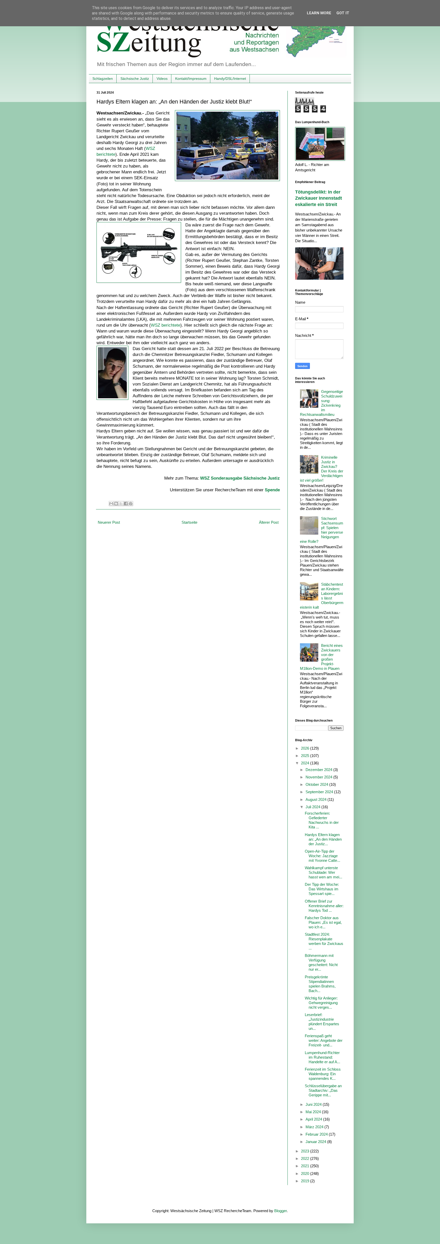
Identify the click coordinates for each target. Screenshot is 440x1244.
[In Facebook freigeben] (125, 503)
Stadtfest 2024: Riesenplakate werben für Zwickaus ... (324, 941)
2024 (305, 763)
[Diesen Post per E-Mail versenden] (111, 503)
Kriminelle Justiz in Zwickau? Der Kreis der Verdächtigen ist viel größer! (321, 468)
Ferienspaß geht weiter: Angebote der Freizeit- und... (323, 1040)
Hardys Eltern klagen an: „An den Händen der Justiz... (323, 839)
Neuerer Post (109, 522)
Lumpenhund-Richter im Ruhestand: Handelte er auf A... (322, 1057)
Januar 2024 (316, 1141)
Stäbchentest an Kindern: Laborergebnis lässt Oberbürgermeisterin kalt (321, 595)
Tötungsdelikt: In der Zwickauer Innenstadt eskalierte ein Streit (318, 198)
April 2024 (314, 1119)
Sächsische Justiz (134, 78)
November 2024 (319, 777)
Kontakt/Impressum (191, 78)
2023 (305, 1151)
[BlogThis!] (116, 503)
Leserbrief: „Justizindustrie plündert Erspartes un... (322, 1021)
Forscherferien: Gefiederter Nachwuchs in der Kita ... (322, 820)
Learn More (319, 13)
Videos (162, 78)
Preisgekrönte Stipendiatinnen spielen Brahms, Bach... (320, 984)
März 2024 (315, 1127)
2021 (305, 1166)
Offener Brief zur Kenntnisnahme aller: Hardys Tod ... (324, 906)
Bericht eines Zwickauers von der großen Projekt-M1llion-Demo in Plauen (321, 657)
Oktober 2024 (317, 784)
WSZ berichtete (165, 325)
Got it (342, 13)
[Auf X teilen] (120, 503)
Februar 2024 (317, 1134)
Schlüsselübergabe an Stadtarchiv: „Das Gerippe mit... (323, 1090)
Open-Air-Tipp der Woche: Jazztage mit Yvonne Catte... (322, 856)
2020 (305, 1173)
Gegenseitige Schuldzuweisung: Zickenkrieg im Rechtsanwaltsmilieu (321, 403)
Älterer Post (269, 522)
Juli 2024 (313, 807)
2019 (305, 1181)
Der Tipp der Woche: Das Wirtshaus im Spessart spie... (322, 889)
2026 (305, 748)
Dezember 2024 (319, 769)
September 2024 (320, 792)
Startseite (189, 522)
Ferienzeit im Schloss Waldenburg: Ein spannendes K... (323, 1074)
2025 (305, 755)
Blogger (280, 1211)
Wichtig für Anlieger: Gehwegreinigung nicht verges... (321, 1002)
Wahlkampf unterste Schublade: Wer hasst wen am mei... (323, 872)
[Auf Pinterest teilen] (130, 503)
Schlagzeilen (102, 78)
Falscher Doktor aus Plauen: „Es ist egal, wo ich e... (323, 922)
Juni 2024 (314, 1104)
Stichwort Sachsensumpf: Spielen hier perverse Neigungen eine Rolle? (321, 530)
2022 (305, 1158)
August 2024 (316, 799)
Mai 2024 (314, 1112)
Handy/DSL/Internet (230, 78)
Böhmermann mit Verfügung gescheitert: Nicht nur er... (321, 962)
